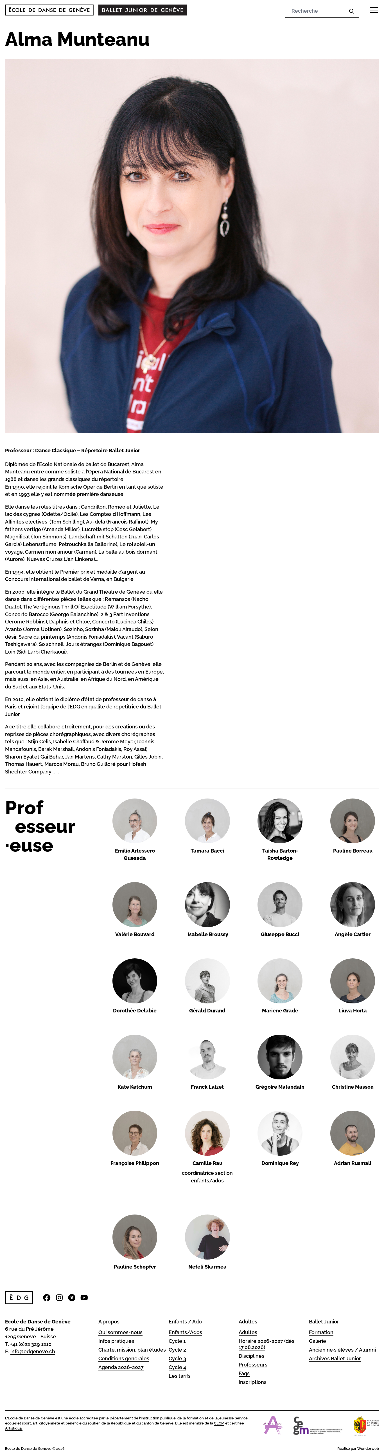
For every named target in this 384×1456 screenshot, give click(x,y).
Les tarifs (180, 1376)
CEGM (219, 1423)
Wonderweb (368, 1448)
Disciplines (251, 1356)
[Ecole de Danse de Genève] (49, 10)
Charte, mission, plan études (132, 1350)
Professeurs (253, 1365)
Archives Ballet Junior (335, 1358)
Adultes (248, 1332)
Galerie (317, 1341)
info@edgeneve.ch (32, 1351)
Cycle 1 (177, 1341)
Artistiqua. (13, 1428)
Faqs (244, 1373)
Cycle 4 (177, 1367)
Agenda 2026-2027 (121, 1367)
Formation (321, 1332)
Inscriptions (252, 1382)
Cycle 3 (177, 1358)
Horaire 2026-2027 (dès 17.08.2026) (266, 1344)
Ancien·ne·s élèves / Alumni (342, 1350)
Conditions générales (123, 1358)
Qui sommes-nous (120, 1332)
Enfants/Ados (185, 1332)
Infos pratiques (116, 1341)
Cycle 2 (177, 1350)
